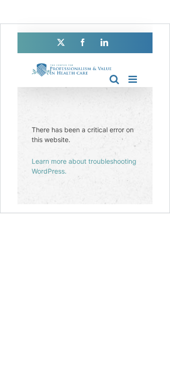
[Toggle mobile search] (114, 79)
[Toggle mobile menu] (133, 79)
